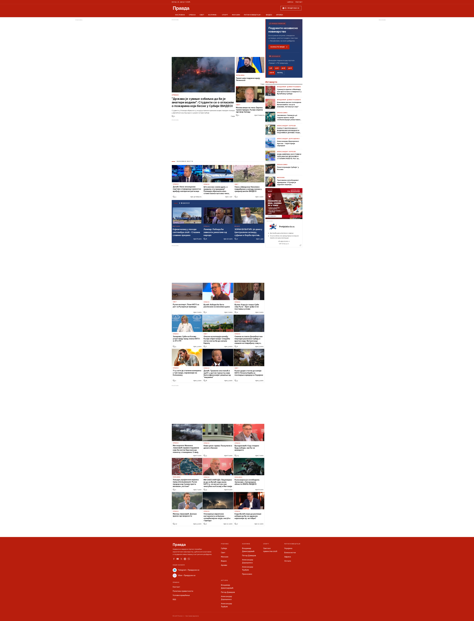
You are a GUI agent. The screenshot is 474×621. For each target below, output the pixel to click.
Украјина (288, 548)
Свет (202, 15)
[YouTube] (177, 559)
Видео (269, 15)
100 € (272, 73)
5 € (271, 68)
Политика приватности (183, 591)
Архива (279, 15)
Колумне (212, 15)
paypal (280, 73)
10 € (276, 68)
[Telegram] (185, 559)
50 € (290, 68)
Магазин (236, 15)
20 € (283, 68)
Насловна (180, 15)
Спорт (225, 15)
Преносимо (247, 574)
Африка (287, 557)
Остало (287, 561)
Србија (192, 15)
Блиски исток (290, 553)
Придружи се (293, 8)
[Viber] (189, 559)
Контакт (299, 2)
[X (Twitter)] (181, 559)
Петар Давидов (249, 556)
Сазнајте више (277, 47)
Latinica (290, 2)
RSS (174, 599)
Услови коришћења (181, 595)
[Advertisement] (85, 58)
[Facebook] (174, 559)
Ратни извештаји (252, 15)
